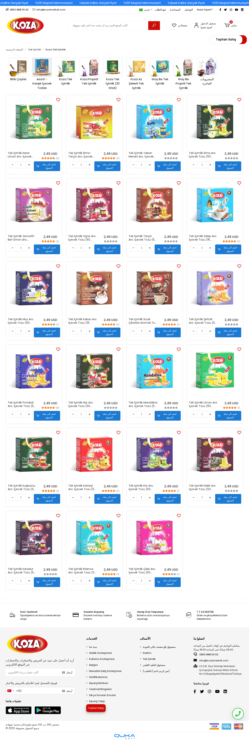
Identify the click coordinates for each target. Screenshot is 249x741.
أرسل (69, 672)
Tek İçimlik (149, 659)
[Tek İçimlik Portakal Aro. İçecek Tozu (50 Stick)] (34, 372)
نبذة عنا (93, 647)
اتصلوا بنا (199, 638)
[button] (230, 25)
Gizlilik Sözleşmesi (100, 653)
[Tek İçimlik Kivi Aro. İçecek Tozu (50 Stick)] (155, 456)
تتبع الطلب (160, 9)
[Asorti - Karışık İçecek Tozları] (42, 67)
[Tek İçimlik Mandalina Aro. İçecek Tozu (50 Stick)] (155, 372)
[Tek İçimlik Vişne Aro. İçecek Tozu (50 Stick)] (94, 206)
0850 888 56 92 (208, 654)
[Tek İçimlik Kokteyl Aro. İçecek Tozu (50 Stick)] (94, 456)
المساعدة (175, 9)
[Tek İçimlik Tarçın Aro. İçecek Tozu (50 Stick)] (155, 206)
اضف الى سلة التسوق (49, 166)
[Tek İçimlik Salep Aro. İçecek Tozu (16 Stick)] (215, 206)
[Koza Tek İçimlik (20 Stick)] (112, 67)
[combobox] (10, 690)
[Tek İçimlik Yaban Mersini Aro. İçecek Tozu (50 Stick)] (155, 123)
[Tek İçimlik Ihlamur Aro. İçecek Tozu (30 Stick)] (94, 539)
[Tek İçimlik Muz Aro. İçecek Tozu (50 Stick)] (34, 289)
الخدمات (91, 638)
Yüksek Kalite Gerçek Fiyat (98, 3)
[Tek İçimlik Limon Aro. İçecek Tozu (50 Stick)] (215, 372)
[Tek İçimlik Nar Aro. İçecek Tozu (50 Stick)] (94, 372)
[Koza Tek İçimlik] (65, 67)
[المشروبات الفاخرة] (207, 67)
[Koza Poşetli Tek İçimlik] (89, 67)
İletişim (93, 665)
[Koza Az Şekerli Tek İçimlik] (136, 67)
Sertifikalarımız (98, 677)
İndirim (147, 653)
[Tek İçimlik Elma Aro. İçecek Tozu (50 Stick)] (215, 123)
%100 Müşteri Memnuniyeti (54, 3)
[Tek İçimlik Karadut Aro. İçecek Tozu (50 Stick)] (34, 539)
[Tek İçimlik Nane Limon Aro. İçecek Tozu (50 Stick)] (34, 123)
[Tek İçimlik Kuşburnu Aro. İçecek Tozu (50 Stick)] (34, 456)
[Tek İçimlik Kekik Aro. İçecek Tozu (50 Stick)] (215, 456)
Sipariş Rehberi (98, 683)
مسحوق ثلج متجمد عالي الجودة (159, 647)
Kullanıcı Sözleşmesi (102, 659)
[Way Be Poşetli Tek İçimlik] (183, 67)
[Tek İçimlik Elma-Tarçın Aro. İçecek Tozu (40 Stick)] (94, 123)
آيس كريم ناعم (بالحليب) (156, 671)
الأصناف (145, 638)
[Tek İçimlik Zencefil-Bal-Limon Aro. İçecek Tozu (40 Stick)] (34, 206)
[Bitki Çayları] (18, 67)
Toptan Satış (226, 39)
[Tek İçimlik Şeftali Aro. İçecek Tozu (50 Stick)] (215, 289)
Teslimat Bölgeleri (100, 689)
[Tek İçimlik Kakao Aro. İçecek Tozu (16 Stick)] (94, 289)
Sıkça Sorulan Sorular (102, 695)
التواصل (188, 9)
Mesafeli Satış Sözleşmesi (105, 671)
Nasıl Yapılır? (205, 9)
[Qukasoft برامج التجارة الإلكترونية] (124, 736)
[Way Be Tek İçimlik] (159, 67)
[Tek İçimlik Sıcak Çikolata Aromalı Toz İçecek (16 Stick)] (155, 289)
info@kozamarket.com (213, 660)
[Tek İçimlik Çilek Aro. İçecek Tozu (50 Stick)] (155, 539)
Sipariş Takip (97, 701)
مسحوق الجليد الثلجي (154, 665)
